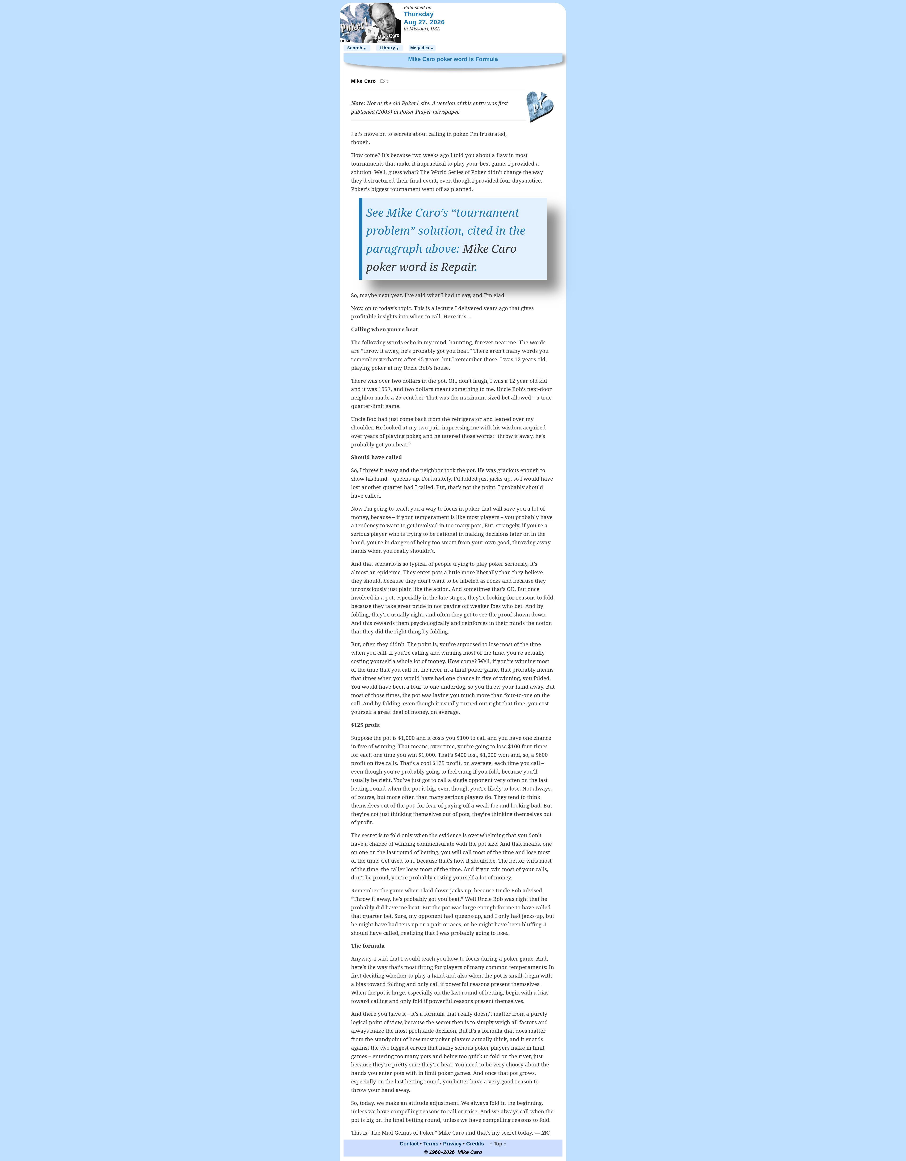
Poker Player (415, 111)
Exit (384, 81)
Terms (430, 1144)
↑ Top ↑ (495, 1144)
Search (357, 48)
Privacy (452, 1144)
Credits (475, 1144)
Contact (409, 1144)
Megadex (422, 48)
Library (390, 48)
